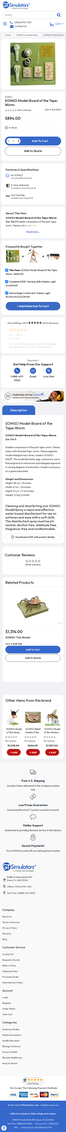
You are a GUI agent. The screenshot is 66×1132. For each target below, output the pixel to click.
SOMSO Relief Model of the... (33, 730)
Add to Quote (33, 151)
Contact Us (21, 26)
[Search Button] (59, 15)
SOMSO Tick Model (17, 637)
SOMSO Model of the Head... (14, 730)
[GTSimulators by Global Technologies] (16, 5)
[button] (11, 110)
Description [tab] (18, 410)
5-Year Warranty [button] (22, 186)
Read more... (33, 231)
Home (8, 35)
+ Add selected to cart (33, 306)
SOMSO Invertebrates (27, 35)
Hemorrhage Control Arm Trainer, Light (29, 293)
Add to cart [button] (33, 649)
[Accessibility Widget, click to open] (4, 1128)
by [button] (20, 176)
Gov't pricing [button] (21, 196)
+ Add (13, 752)
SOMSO (8, 96)
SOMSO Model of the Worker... (52, 730)
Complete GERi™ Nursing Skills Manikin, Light (32, 281)
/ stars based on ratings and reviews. (33, 1113)
